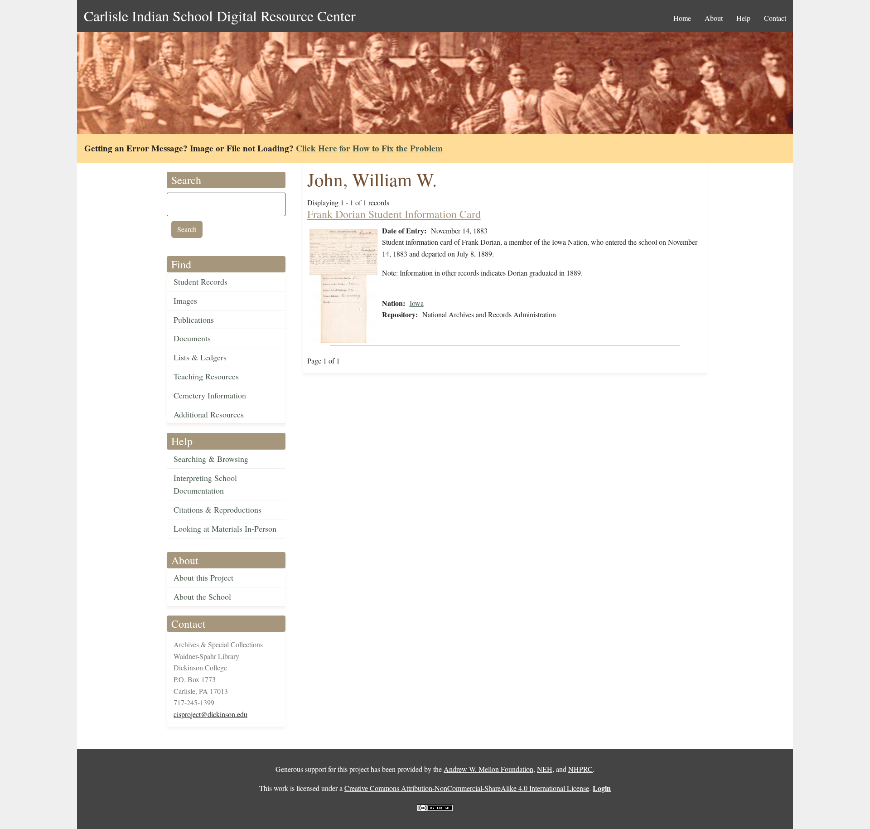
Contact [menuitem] (775, 18)
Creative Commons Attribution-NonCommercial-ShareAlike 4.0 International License (466, 788)
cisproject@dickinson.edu (210, 714)
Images (185, 300)
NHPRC (580, 769)
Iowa (417, 303)
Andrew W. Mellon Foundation (488, 769)
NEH (544, 769)
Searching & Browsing (211, 458)
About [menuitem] (714, 18)
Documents (192, 338)
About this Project (203, 577)
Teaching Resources (206, 376)
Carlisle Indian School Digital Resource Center (220, 15)
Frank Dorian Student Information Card (394, 214)
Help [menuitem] (743, 18)
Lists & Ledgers (200, 357)
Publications (194, 319)
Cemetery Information (210, 395)
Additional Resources (209, 414)
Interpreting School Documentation (205, 484)
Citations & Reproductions (217, 509)
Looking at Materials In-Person (225, 528)
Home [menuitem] (682, 18)
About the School (202, 596)
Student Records (200, 281)
